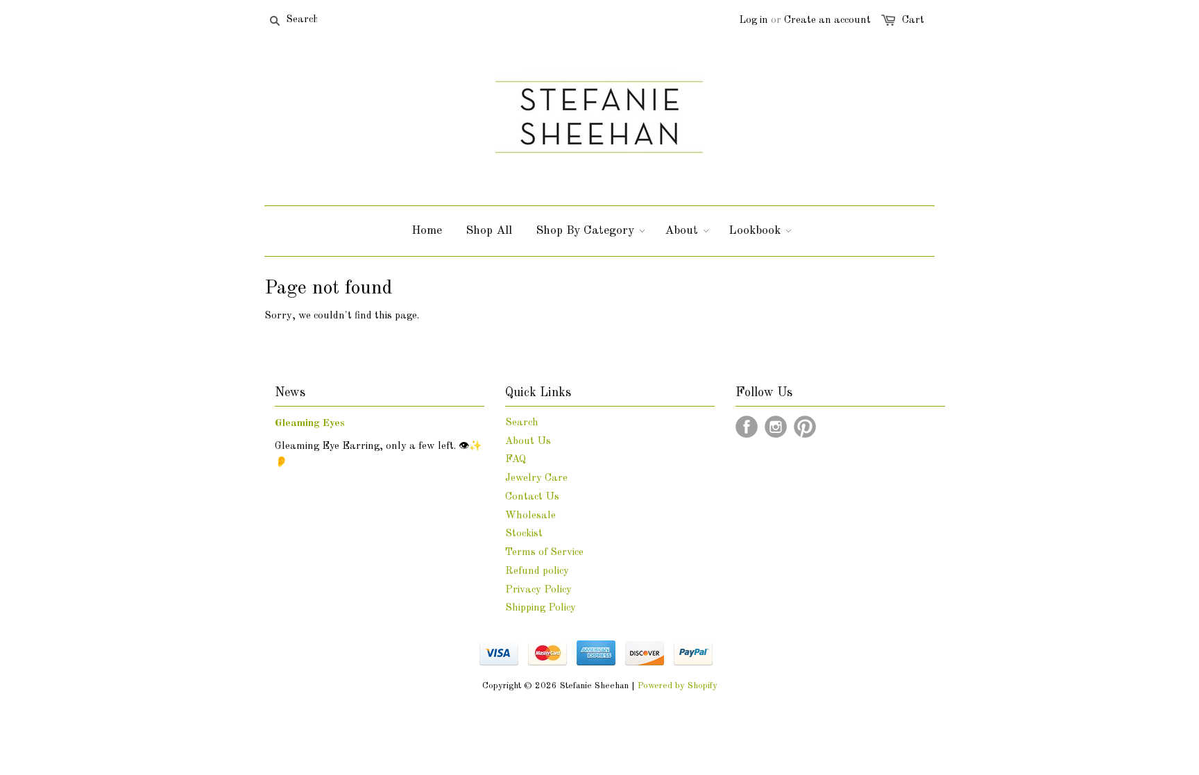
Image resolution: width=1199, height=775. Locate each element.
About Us (528, 441)
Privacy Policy (538, 590)
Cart (913, 20)
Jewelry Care (536, 478)
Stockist (524, 534)
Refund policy (537, 571)
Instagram (776, 427)
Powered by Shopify (677, 685)
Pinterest (805, 427)
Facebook (746, 427)
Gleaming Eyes (310, 423)
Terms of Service (544, 552)
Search (521, 423)
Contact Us (532, 497)
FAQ (515, 459)
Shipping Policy (540, 608)
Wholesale (530, 516)
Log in (753, 20)
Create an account (827, 20)
